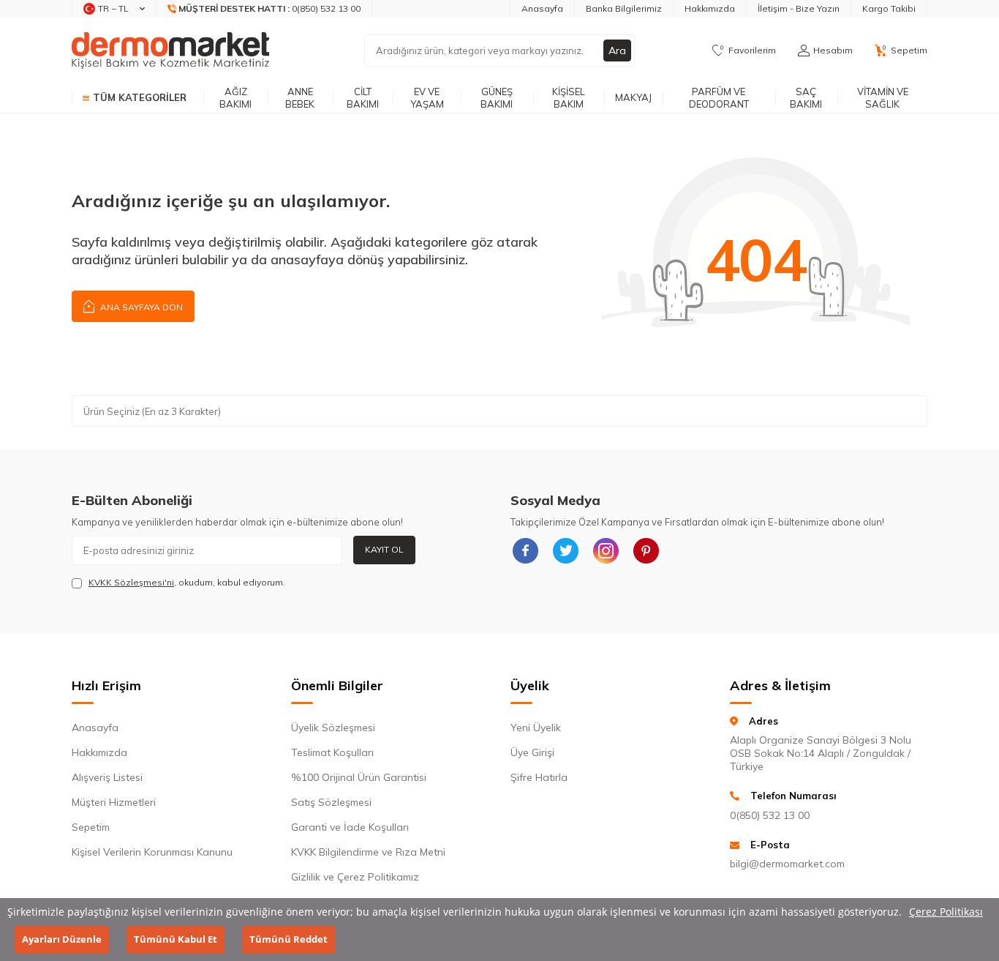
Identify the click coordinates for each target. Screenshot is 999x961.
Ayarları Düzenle (62, 939)
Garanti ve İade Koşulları (350, 827)
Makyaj (633, 97)
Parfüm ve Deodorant (719, 98)
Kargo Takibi (889, 8)
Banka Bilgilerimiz (624, 8)
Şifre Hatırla (539, 777)
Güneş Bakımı (496, 98)
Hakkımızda (710, 8)
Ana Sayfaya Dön (140, 307)
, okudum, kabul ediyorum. (186, 582)
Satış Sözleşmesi (331, 802)
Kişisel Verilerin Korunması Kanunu (152, 852)
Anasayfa (542, 8)
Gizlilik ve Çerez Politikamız (355, 876)
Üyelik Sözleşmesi (333, 727)
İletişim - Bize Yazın (799, 8)
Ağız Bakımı (235, 98)
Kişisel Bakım (568, 98)
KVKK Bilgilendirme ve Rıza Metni (368, 852)
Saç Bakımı (806, 98)
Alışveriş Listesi (107, 777)
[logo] (170, 50)
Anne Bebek (299, 98)
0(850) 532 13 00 (770, 815)
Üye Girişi (532, 752)
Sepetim (91, 827)
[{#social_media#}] (525, 550)
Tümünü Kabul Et (175, 939)
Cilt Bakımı (363, 98)
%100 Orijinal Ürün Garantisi (358, 777)
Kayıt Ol (384, 549)
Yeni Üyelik (535, 727)
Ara (617, 50)
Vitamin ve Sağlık (882, 98)
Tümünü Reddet (288, 939)
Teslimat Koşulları (332, 752)
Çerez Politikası (946, 912)
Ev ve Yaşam (427, 98)
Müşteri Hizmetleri (114, 802)
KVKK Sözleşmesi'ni (131, 582)
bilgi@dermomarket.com (787, 863)
